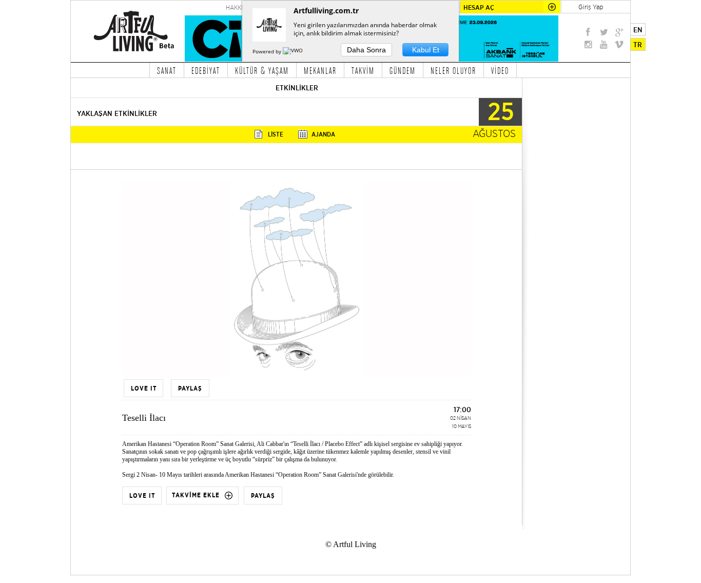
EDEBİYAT (205, 70)
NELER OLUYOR (453, 70)
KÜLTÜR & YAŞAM (262, 70)
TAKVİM (363, 70)
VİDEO (500, 70)
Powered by (267, 51)
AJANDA (323, 134)
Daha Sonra (366, 50)
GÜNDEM (403, 70)
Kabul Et (425, 50)
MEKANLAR (320, 70)
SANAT (167, 70)
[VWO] (293, 51)
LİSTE (275, 134)
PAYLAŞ (263, 496)
